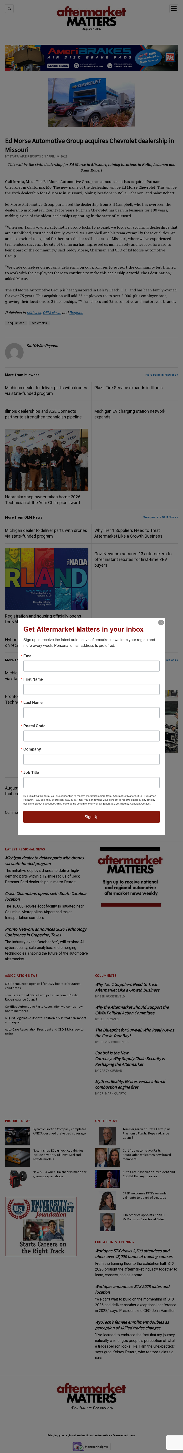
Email (28, 656)
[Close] (161, 622)
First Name (33, 679)
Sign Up (91, 817)
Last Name (33, 702)
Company (32, 749)
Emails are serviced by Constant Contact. (127, 803)
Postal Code (34, 726)
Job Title (31, 772)
